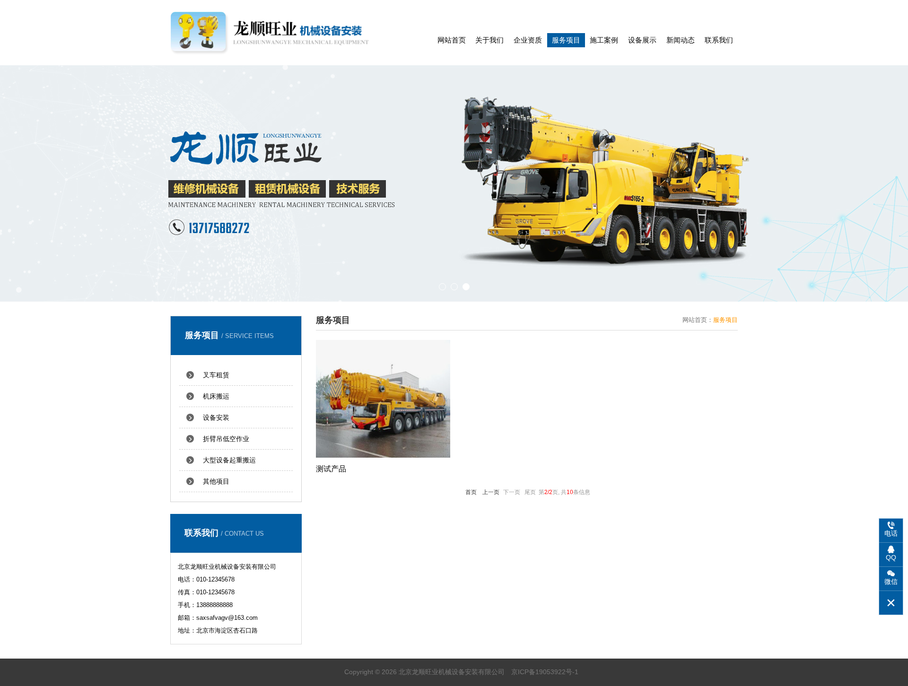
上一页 (490, 492)
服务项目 (566, 40)
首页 (471, 492)
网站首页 (451, 40)
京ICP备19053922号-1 (544, 672)
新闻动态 (680, 40)
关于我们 (489, 40)
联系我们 (719, 40)
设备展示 (642, 40)
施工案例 (604, 40)
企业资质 (528, 40)
